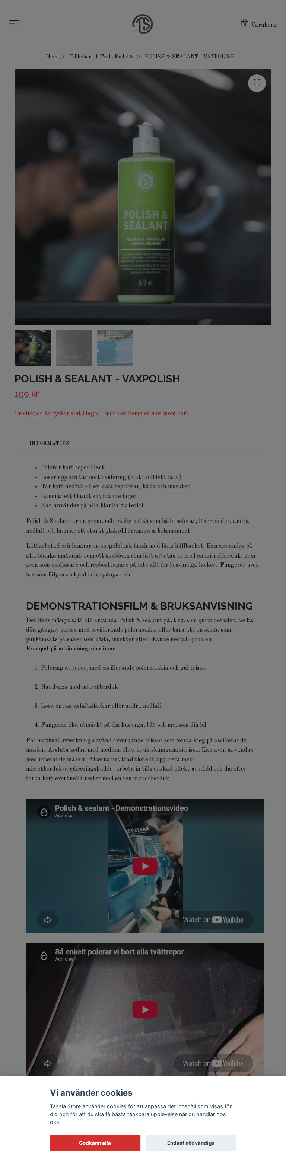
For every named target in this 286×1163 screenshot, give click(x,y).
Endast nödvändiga (191, 1143)
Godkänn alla (95, 1143)
